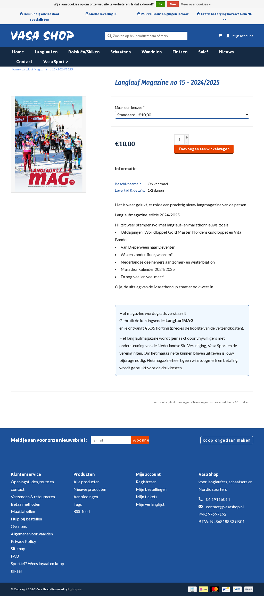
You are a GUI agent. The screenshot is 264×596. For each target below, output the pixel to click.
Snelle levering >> (103, 14)
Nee (173, 4)
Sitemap (18, 548)
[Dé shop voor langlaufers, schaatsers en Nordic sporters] (42, 35)
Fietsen (179, 51)
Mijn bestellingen (151, 489)
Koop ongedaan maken (227, 440)
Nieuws (226, 51)
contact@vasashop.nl (225, 506)
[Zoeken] (109, 36)
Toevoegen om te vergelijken (213, 402)
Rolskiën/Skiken (84, 51)
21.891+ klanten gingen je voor (164, 14)
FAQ (15, 555)
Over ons (19, 526)
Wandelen (152, 51)
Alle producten (86, 481)
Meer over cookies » (196, 4)
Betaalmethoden (25, 504)
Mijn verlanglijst (150, 504)
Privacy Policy (23, 541)
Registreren (146, 481)
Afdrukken (242, 402)
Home (18, 51)
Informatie (126, 168)
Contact (24, 61)
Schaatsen (120, 51)
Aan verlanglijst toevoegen (172, 402)
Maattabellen (23, 511)
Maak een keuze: (129, 107)
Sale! (203, 51)
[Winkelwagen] (220, 35)
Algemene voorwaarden (32, 533)
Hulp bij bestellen (26, 518)
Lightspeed (75, 589)
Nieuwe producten (89, 489)
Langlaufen (46, 51)
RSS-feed (81, 511)
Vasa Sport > (55, 61)
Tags (77, 504)
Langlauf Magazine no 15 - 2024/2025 (47, 69)
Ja (160, 4)
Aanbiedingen (85, 496)
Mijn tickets (146, 496)
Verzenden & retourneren (33, 496)
